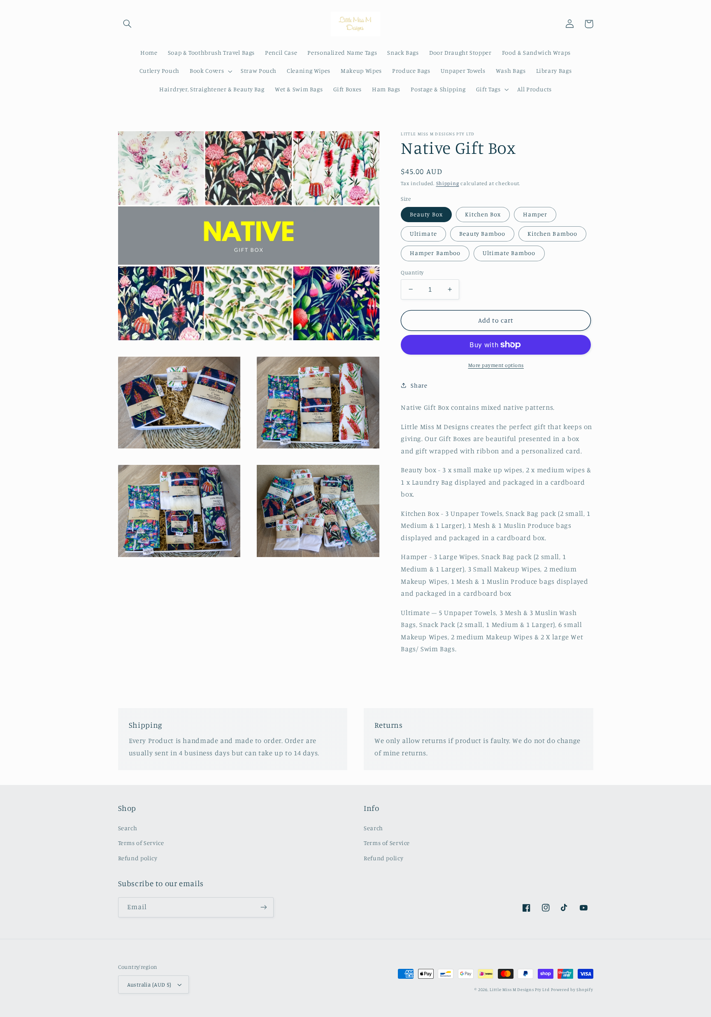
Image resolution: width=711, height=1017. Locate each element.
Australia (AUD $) (149, 984)
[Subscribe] (263, 907)
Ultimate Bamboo (509, 252)
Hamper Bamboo (435, 252)
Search (127, 827)
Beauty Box (426, 214)
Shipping (447, 183)
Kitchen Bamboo (552, 233)
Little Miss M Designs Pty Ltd (519, 989)
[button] (127, 23)
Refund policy (138, 857)
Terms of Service (141, 842)
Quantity (412, 272)
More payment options (496, 365)
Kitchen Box (483, 214)
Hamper (535, 214)
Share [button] (419, 385)
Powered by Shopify (572, 989)
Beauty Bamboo (482, 233)
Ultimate (423, 233)
